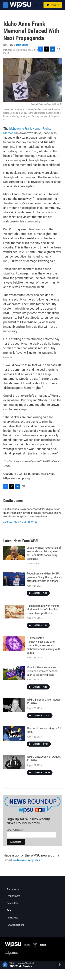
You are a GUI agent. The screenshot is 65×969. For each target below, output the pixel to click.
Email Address (15, 830)
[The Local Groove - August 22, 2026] (14, 733)
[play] (5, 964)
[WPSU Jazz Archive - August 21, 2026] (14, 762)
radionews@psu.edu (28, 860)
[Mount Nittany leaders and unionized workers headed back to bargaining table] (14, 673)
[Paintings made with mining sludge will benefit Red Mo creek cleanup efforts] (14, 611)
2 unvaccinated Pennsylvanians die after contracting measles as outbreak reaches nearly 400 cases (43, 645)
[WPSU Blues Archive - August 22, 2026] (14, 705)
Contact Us (12, 903)
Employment (13, 896)
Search (10, 910)
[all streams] (60, 965)
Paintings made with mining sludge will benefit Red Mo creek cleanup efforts (43, 609)
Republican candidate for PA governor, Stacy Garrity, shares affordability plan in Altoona (44, 577)
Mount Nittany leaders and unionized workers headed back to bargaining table (42, 671)
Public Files (12, 917)
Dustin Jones (21, 45)
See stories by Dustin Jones (20, 521)
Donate (54, 5)
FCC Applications (15, 925)
